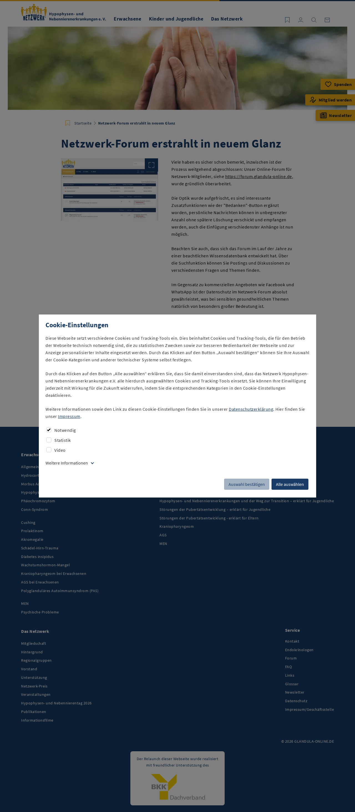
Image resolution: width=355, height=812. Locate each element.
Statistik (62, 440)
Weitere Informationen (66, 463)
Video (60, 450)
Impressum (69, 416)
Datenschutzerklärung (251, 409)
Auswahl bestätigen (247, 484)
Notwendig (65, 430)
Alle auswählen (290, 484)
